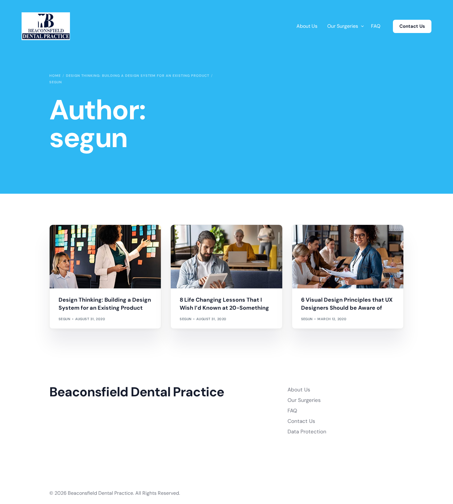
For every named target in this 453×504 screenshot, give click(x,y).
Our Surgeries (304, 400)
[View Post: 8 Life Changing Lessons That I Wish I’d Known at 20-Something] (226, 256)
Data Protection (307, 431)
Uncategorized (75, 238)
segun (64, 319)
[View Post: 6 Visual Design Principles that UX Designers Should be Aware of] (347, 256)
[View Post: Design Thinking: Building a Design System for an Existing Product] (105, 256)
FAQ (292, 410)
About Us (299, 389)
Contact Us (412, 26)
